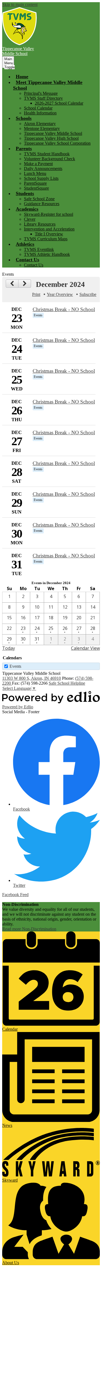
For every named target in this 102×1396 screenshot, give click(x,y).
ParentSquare (35, 183)
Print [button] (36, 294)
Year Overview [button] (60, 294)
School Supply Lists (41, 178)
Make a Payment (38, 163)
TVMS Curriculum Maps (45, 238)
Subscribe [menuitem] (87, 294)
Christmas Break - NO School (64, 309)
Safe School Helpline (67, 683)
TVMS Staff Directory (43, 98)
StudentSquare (36, 188)
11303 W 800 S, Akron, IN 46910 (31, 678)
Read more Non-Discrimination (29, 929)
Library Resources (39, 224)
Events (15, 666)
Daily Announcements (43, 168)
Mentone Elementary (42, 128)
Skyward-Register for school (48, 214)
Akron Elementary (40, 123)
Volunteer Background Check (49, 158)
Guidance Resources (41, 203)
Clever (29, 219)
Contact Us (33, 265)
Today (8, 648)
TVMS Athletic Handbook (47, 254)
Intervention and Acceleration (49, 229)
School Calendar (38, 108)
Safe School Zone (39, 198)
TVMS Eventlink (39, 249)
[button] (23, 118)
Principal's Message (41, 93)
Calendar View (85, 648)
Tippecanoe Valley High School (51, 138)
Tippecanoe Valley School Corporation (57, 143)
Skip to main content (20, 4)
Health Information (40, 113)
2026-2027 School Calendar (59, 103)
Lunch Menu (35, 173)
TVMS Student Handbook (47, 153)
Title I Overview (49, 234)
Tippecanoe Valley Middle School (53, 133)
